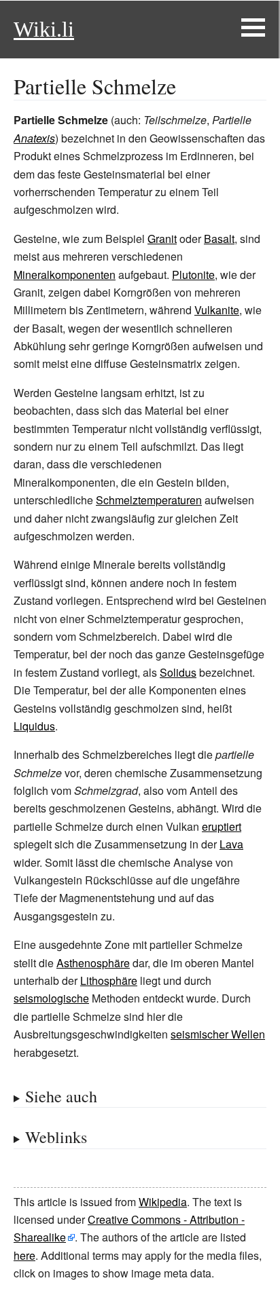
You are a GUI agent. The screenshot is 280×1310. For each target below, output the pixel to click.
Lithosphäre (108, 980)
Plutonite (193, 274)
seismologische (51, 998)
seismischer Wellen (218, 1034)
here (24, 1255)
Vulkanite (216, 310)
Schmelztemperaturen (149, 500)
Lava (231, 844)
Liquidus (34, 726)
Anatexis (34, 138)
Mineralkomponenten (65, 274)
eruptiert (221, 826)
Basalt (219, 238)
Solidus (178, 672)
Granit (162, 238)
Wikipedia (163, 1202)
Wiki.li (44, 29)
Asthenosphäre (93, 963)
